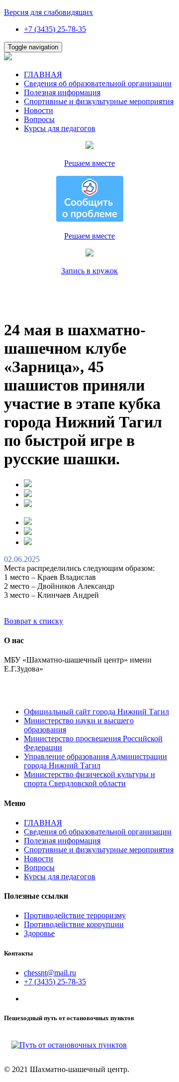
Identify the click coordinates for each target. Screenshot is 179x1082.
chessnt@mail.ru (50, 972)
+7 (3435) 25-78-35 (55, 29)
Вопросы (39, 119)
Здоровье (39, 933)
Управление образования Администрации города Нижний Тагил (95, 761)
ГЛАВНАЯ (43, 74)
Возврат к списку (33, 621)
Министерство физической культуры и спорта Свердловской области (89, 779)
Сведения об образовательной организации (98, 83)
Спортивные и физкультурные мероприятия (99, 101)
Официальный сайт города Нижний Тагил (96, 711)
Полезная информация (62, 92)
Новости (38, 110)
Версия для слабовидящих (48, 12)
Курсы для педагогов (59, 128)
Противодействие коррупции (74, 924)
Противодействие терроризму (75, 915)
